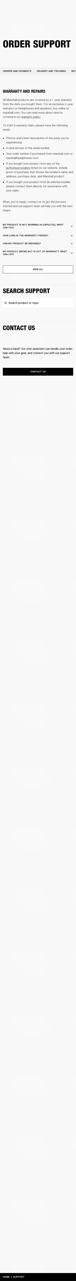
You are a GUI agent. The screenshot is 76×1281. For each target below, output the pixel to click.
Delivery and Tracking (51, 71)
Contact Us (38, 371)
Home (6, 1277)
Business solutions (60, 7)
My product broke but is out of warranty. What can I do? (35, 253)
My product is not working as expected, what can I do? (33, 226)
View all (38, 269)
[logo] (14, 14)
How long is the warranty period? (25, 235)
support (19, 1277)
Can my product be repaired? (22, 243)
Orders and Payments (17, 71)
